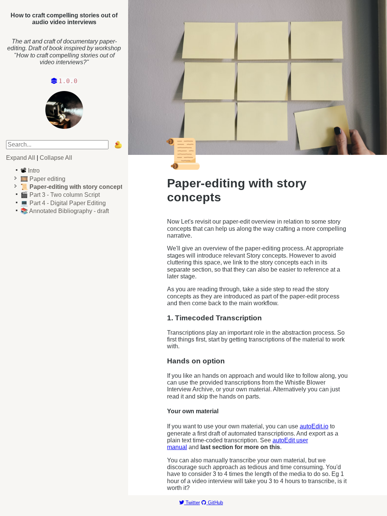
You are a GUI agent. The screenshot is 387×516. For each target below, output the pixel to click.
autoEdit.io (314, 426)
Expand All (20, 157)
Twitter (192, 502)
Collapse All (56, 157)
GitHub (214, 502)
